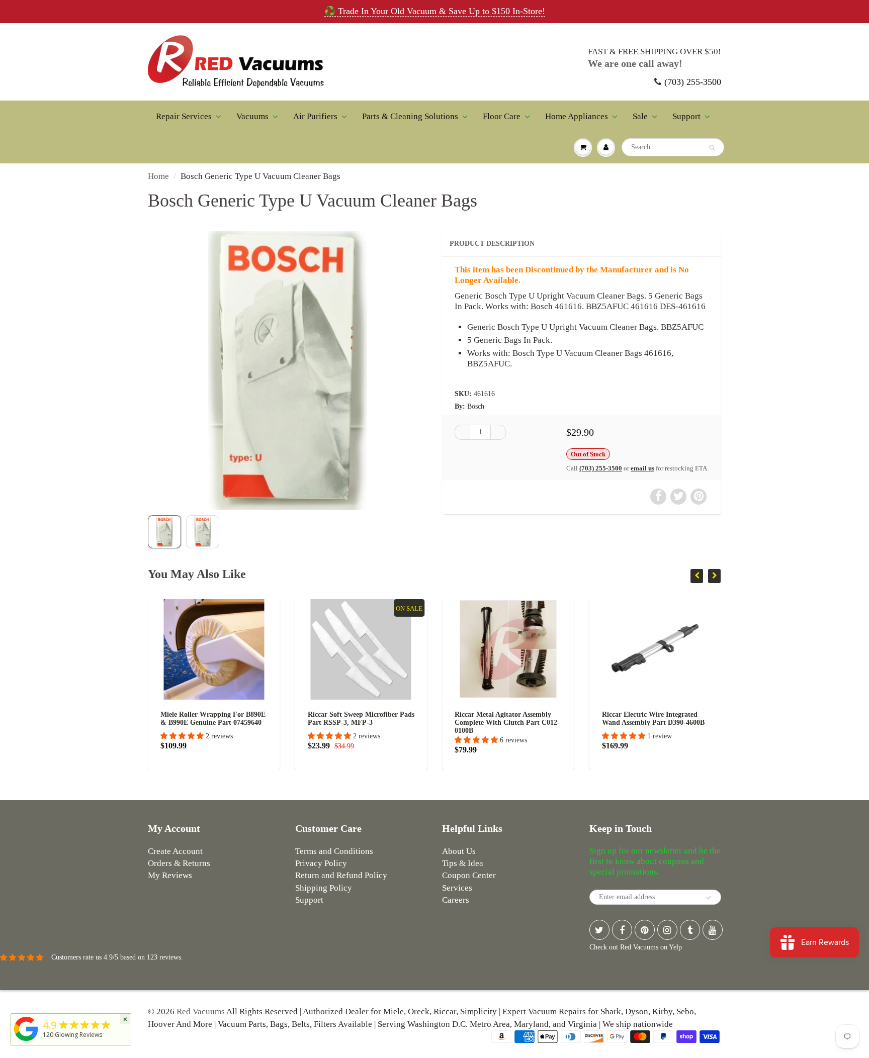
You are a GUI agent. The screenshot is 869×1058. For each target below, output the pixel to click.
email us (642, 468)
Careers (455, 900)
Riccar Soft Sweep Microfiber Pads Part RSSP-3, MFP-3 (328, 718)
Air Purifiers (315, 116)
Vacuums (252, 116)
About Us (459, 851)
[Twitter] (599, 930)
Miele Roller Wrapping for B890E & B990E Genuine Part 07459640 (180, 718)
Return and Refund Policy (341, 875)
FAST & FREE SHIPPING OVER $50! (654, 51)
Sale (640, 116)
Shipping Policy (323, 888)
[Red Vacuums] (26, 1041)
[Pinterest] (645, 930)
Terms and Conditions (334, 851)
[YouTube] (713, 930)
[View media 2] (202, 531)
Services (457, 888)
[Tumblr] (690, 930)
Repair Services (184, 116)
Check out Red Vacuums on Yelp (635, 947)
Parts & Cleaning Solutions (410, 116)
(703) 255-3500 (692, 82)
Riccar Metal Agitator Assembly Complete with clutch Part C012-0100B (474, 722)
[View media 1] (164, 531)
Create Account (175, 851)
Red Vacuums (201, 1011)
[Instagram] (667, 930)
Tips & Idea (462, 863)
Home (158, 176)
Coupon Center (469, 875)
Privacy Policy (321, 863)
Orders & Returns (179, 863)
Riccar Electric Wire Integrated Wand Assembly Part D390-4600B (620, 718)
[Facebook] (622, 930)
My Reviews (170, 875)
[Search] (712, 148)
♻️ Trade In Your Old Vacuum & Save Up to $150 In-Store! (434, 11)
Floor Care (501, 116)
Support (686, 116)
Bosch (475, 406)
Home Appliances (576, 116)
